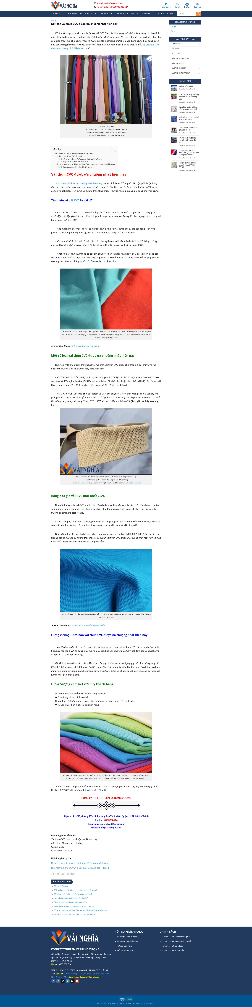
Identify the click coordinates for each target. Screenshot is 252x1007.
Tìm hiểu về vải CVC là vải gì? (70, 156)
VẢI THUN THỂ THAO (125, 14)
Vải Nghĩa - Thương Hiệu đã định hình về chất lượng (75, 954)
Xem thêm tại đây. (134, 483)
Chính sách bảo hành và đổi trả (176, 941)
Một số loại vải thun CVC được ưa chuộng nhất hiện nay (82, 159)
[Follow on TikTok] (63, 981)
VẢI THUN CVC (106, 14)
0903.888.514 (65, 964)
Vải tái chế (176, 54)
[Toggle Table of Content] (112, 150)
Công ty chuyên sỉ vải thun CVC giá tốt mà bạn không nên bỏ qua (80, 910)
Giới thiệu (166, 7)
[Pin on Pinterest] (68, 874)
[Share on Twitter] (58, 874)
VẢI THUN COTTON (88, 14)
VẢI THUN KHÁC (144, 14)
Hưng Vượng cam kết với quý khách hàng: (77, 167)
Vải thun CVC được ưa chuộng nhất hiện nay (74, 153)
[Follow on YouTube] (77, 981)
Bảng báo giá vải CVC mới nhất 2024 (75, 162)
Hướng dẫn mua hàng (127, 937)
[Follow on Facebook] (53, 981)
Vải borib (175, 49)
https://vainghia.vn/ (111, 828)
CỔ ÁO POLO (177, 44)
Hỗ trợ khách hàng (126, 950)
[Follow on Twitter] (67, 981)
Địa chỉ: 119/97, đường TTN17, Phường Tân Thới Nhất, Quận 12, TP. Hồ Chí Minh (106, 816)
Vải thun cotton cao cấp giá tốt (85, 346)
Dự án (177, 7)
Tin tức (187, 7)
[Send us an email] (72, 981)
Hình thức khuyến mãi (127, 941)
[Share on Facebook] (53, 874)
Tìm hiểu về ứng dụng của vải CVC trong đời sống (74, 906)
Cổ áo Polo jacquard (165, 14)
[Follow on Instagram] (58, 981)
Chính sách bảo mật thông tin (176, 937)
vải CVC (74, 200)
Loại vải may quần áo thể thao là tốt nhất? (71, 898)
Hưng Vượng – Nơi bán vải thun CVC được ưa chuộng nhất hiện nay (87, 164)
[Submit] (198, 14)
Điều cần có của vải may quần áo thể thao (71, 902)
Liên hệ (197, 7)
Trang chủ (58, 14)
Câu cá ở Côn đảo (61, 886)
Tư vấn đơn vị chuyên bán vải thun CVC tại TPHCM (75, 914)
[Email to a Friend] (63, 874)
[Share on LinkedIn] (72, 874)
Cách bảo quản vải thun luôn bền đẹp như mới (73, 894)
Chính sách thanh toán (172, 946)
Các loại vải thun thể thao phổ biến (87, 625)
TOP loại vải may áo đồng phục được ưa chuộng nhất (75, 890)
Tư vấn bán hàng (124, 946)
